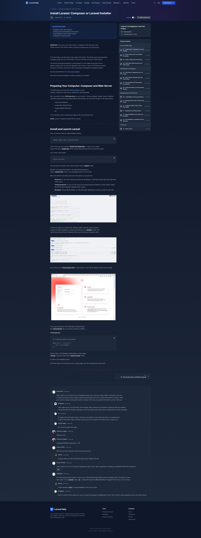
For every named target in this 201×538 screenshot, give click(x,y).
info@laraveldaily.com (107, 531)
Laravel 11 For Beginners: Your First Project (70, 9)
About (130, 512)
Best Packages (96, 2)
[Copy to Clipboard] (114, 139)
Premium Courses (107, 512)
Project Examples (106, 2)
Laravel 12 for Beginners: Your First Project (86, 47)
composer (76, 90)
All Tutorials (79, 2)
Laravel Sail (94, 63)
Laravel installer (75, 72)
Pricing (133, 2)
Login (158, 2)
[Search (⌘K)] (155, 3)
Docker (58, 65)
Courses (59, 2)
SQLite (60, 227)
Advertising (131, 519)
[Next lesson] (51, 17)
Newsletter (126, 2)
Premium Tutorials (68, 2)
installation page (55, 59)
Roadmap (86, 2)
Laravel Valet (72, 115)
